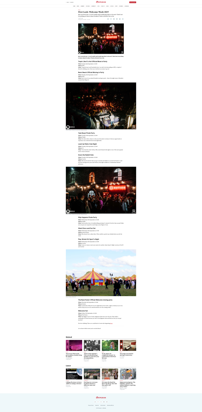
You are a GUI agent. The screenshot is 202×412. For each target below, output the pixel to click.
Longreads (127, 6)
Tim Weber (86, 386)
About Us (97, 405)
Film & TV (103, 6)
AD (105, 408)
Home (74, 6)
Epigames (121, 6)
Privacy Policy (91, 405)
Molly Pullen (86, 359)
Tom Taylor (80, 18)
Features (88, 6)
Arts (99, 6)
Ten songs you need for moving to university (126, 354)
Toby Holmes (104, 386)
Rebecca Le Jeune (123, 388)
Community (93, 6)
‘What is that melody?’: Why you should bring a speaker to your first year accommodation (91, 356)
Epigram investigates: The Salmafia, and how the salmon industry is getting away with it (127, 384)
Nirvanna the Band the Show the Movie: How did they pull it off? (109, 383)
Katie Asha (104, 359)
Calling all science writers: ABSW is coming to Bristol (74, 383)
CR (102, 408)
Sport (116, 6)
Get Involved (132, 2)
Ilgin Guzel (68, 385)
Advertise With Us (110, 405)
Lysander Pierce (69, 358)
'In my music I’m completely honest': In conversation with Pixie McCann (109, 356)
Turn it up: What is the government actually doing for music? (74, 355)
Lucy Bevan (122, 356)
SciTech (111, 6)
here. (111, 323)
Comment (82, 6)
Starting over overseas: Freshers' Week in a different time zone (91, 383)
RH (104, 408)
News (78, 6)
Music (107, 6)
